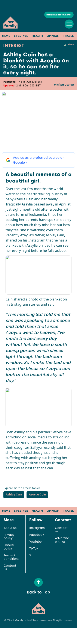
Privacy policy (9, 536)
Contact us (10, 567)
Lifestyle (21, 36)
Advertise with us (62, 540)
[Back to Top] (38, 582)
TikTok (33, 548)
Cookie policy (9, 546)
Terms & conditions (11, 557)
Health (37, 36)
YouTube (35, 541)
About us (10, 528)
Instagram (37, 528)
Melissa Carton (64, 84)
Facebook (36, 535)
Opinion (53, 36)
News (6, 36)
